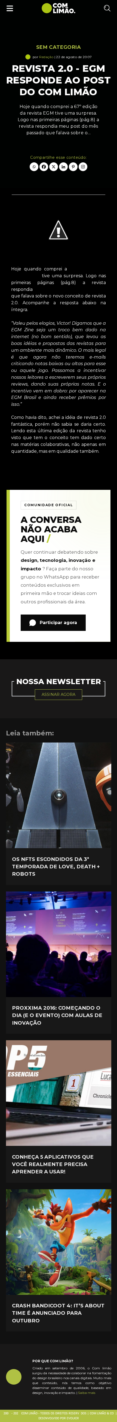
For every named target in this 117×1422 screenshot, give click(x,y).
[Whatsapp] (34, 166)
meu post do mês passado (71, 289)
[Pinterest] (73, 166)
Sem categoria (58, 47)
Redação (46, 57)
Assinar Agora (58, 694)
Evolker (73, 1418)
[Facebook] (43, 166)
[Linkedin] (63, 166)
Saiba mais (86, 1393)
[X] (53, 166)
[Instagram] (83, 166)
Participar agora (58, 622)
